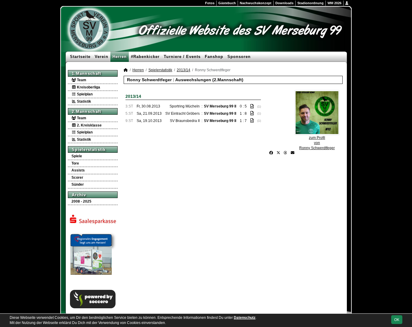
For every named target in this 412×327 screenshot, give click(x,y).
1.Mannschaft (86, 73)
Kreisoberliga (88, 87)
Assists (78, 170)
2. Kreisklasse (89, 125)
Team (81, 80)
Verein (101, 56)
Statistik (83, 101)
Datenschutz (244, 318)
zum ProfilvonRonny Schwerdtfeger (317, 143)
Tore (75, 163)
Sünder (77, 184)
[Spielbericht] (252, 106)
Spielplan (84, 94)
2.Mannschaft (86, 111)
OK (396, 320)
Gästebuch (227, 3)
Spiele (76, 156)
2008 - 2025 (81, 201)
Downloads (284, 3)
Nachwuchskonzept (255, 3)
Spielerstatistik (89, 149)
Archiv (79, 195)
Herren (120, 56)
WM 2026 (334, 3)
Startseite (80, 56)
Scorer (77, 177)
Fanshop (214, 56)
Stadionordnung (310, 3)
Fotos (209, 3)
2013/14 (183, 70)
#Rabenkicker (145, 56)
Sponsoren (239, 56)
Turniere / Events (182, 56)
